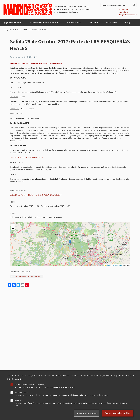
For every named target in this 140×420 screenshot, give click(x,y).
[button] (70, 242)
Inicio (5, 30)
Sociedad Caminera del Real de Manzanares (26, 276)
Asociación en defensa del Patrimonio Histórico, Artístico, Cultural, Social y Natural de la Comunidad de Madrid (72, 9)
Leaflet (108, 265)
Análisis (18, 400)
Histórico (123, 9)
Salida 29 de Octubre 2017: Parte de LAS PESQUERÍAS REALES (28, 30)
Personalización (21, 392)
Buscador (123, 12)
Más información (16, 379)
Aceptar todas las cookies (117, 413)
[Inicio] (28, 9)
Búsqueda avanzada (127, 15)
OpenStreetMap (117, 265)
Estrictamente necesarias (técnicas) (30, 384)
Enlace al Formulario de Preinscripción (26, 157)
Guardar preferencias (86, 413)
